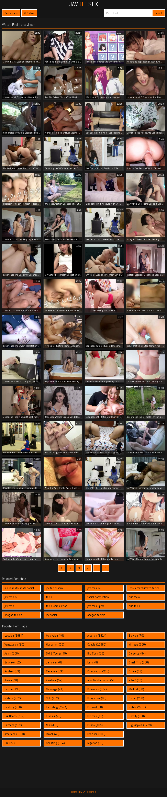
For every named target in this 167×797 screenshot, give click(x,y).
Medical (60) (136, 689)
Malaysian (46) (55, 635)
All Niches (29, 13)
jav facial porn (54, 588)
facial (49, 597)
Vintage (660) (137, 644)
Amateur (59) (54, 680)
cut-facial (135, 606)
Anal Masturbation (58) (101, 680)
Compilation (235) (98, 671)
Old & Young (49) (56, 653)
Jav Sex (83, 4)
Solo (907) (52, 698)
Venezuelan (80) (14, 644)
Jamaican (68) (55, 662)
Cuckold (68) (95, 707)
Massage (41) (54, 689)
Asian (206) (11, 653)
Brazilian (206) (96, 734)
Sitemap (91, 792)
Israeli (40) (52, 734)
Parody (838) (137, 716)
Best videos (11, 13)
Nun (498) (52, 725)
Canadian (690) (55, 671)
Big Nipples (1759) (140, 725)
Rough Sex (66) (96, 698)
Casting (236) (13, 707)
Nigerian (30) (95, 743)
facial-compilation (98, 597)
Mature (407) (12, 698)
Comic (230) (136, 698)
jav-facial (51, 615)
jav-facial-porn (95, 606)
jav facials (10, 597)
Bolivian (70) (136, 635)
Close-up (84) (137, 653)
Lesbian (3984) (13, 635)
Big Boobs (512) (14, 716)
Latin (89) (93, 662)
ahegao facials (13, 615)
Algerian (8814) (96, 635)
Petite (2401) (137, 707)
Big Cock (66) (95, 653)
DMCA (82, 792)
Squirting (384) (55, 743)
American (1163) (14, 734)
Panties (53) (12, 671)
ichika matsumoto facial (19, 588)
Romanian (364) (97, 689)
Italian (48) (11, 680)
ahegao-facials (96, 615)
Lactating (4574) (56, 707)
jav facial (9, 606)
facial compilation (56, 606)
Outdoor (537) (13, 725)
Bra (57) (9, 743)
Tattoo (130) (12, 689)
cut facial (134, 597)
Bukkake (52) (12, 662)
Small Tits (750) (139, 662)
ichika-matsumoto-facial (144, 588)
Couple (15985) (96, 644)
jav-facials (93, 588)
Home (74, 792)
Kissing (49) (53, 716)
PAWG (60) (135, 680)
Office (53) (135, 671)
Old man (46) (95, 716)
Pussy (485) (95, 725)
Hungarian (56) (55, 644)
